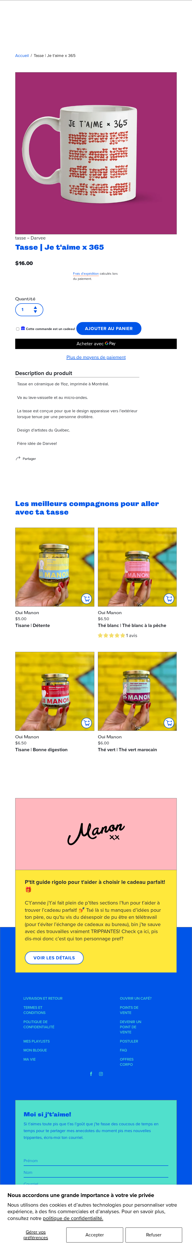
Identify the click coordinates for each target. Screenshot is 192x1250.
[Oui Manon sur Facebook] (91, 1074)
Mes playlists (36, 1041)
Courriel (31, 1184)
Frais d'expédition (86, 274)
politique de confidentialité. (73, 1218)
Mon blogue (35, 1050)
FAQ (123, 1050)
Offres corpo (126, 1062)
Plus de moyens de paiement (96, 357)
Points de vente (129, 1010)
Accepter (94, 1235)
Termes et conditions (34, 1010)
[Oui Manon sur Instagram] (100, 1074)
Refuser (154, 1235)
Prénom (31, 1161)
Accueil (22, 55)
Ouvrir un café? (135, 998)
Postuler (129, 1041)
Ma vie (29, 1059)
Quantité (25, 299)
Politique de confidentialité (38, 1024)
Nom (28, 1172)
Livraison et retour (43, 998)
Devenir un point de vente (130, 1027)
